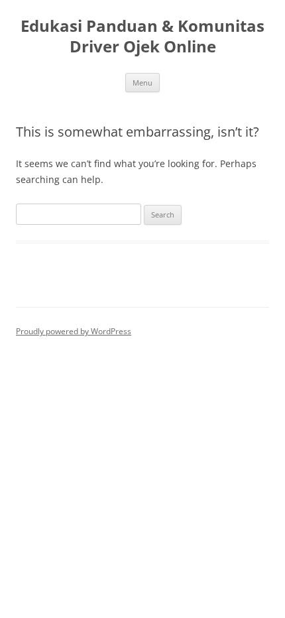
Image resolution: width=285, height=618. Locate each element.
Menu (142, 83)
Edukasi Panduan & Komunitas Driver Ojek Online (142, 36)
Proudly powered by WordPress (73, 331)
